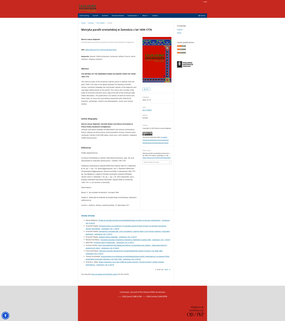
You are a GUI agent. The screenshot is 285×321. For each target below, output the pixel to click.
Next (166, 269)
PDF (147, 89)
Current (95, 15)
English (180, 29)
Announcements (118, 15)
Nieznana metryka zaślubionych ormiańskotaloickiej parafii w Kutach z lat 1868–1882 (131, 251)
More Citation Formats (151, 162)
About (144, 15)
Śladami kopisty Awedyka (108, 237)
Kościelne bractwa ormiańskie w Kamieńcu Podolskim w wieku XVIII (126, 240)
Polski (179, 33)
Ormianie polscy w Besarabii (104, 242)
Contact (155, 15)
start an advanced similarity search (105, 274)
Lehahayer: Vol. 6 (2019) (132, 259)
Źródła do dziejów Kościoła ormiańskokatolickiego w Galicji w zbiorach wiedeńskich (130, 220)
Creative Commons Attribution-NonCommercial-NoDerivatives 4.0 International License (155, 140)
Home (83, 23)
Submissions (132, 15)
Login (205, 2)
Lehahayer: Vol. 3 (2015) (103, 234)
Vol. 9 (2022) (101, 23)
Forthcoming (84, 15)
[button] (5, 315)
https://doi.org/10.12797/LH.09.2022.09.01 (101, 50)
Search (203, 15)
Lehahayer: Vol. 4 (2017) (125, 242)
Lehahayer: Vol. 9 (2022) (110, 248)
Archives (105, 15)
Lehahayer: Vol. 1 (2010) (110, 229)
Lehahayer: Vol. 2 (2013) (128, 237)
